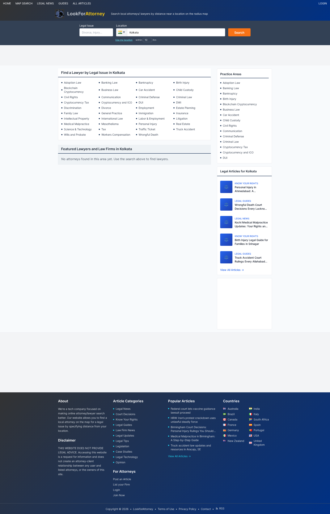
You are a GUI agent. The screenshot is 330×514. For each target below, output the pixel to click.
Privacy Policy (187, 509)
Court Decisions (125, 414)
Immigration (146, 113)
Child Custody (185, 89)
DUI (141, 102)
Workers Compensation (115, 134)
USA (256, 435)
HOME (7, 3)
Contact (206, 509)
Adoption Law (72, 82)
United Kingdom (259, 442)
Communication (111, 97)
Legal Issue (86, 25)
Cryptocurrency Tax (76, 102)
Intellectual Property (76, 118)
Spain (257, 424)
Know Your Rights (127, 419)
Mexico (232, 435)
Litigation (182, 118)
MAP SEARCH (23, 3)
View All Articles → (232, 269)
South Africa (261, 419)
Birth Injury (182, 82)
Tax (103, 129)
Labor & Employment (152, 118)
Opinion (120, 462)
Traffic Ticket (147, 129)
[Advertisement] (165, 55)
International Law (112, 118)
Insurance (182, 113)
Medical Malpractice (76, 123)
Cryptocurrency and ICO (116, 102)
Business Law (109, 89)
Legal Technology (127, 457)
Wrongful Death (148, 134)
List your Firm (121, 484)
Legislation (122, 446)
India (257, 408)
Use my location (124, 39)
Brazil (231, 414)
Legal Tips (122, 440)
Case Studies (124, 451)
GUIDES (63, 3)
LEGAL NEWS (45, 3)
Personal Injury (148, 123)
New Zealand (236, 440)
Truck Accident (185, 129)
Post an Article (122, 479)
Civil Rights (71, 97)
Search (239, 32)
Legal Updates (125, 435)
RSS (221, 508)
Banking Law (109, 82)
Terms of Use (166, 509)
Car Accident (147, 89)
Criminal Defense (149, 97)
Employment (146, 107)
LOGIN (323, 3)
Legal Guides (124, 424)
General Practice (111, 113)
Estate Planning (185, 107)
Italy (256, 414)
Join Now (119, 495)
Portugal (259, 430)
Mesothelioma (110, 123)
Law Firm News (125, 430)
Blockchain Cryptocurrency (74, 89)
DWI (178, 102)
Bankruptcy (146, 82)
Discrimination (72, 107)
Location (121, 25)
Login (116, 489)
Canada (232, 419)
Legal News (123, 408)
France (232, 424)
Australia (233, 408)
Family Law (71, 113)
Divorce (106, 107)
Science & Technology (78, 129)
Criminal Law (184, 97)
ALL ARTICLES (82, 3)
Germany (233, 430)
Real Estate (183, 123)
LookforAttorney (143, 509)
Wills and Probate (75, 134)
